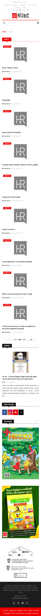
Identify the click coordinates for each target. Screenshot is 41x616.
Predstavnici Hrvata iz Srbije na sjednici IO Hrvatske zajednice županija (18, 327)
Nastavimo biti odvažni (11, 132)
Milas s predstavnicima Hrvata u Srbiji (17, 294)
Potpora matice (8, 229)
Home (4, 32)
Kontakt (17, 7)
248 (31, 340)
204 (23, 340)
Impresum (15, 5)
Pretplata (23, 5)
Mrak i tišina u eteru (10, 68)
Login (24, 7)
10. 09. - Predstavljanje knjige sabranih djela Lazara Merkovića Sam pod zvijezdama (19, 377)
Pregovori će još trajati (11, 197)
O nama (6, 5)
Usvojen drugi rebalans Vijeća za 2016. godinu (20, 165)
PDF (29, 5)
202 (15, 340)
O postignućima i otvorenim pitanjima (17, 262)
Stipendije (6, 100)
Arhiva (35, 5)
